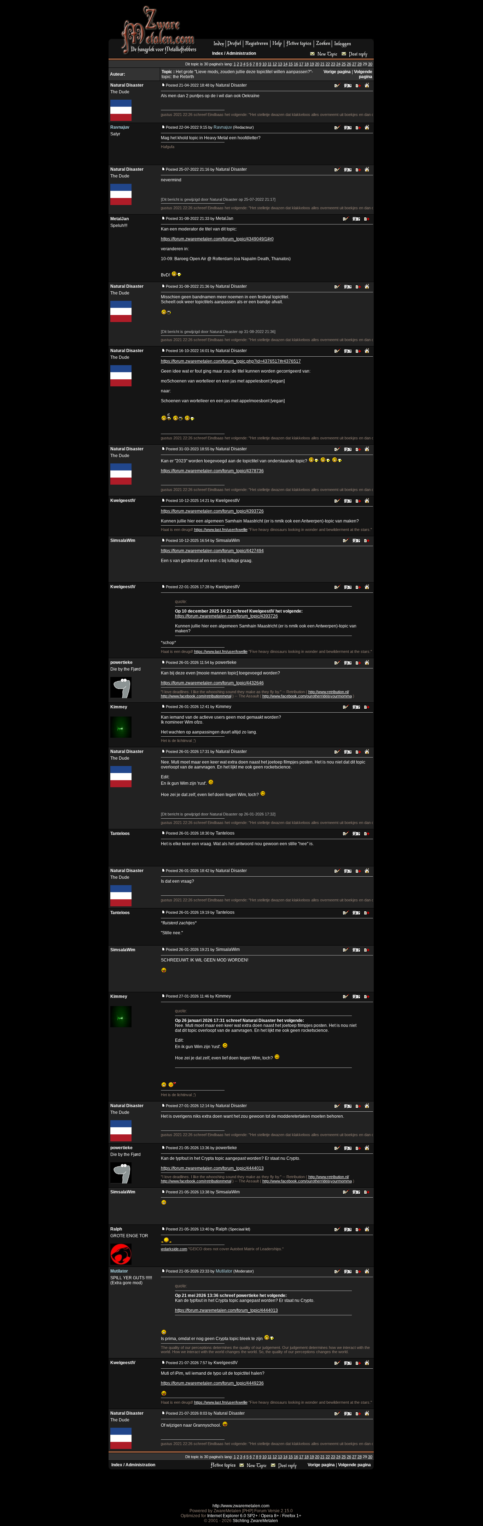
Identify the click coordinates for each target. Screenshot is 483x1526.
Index (217, 53)
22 (328, 64)
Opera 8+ (270, 1515)
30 (370, 64)
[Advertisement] (288, 21)
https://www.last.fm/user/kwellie (221, 529)
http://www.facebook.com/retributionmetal (196, 696)
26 (349, 64)
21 (322, 64)
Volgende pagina (363, 74)
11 (270, 64)
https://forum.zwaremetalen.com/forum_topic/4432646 (212, 682)
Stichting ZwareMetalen (255, 1520)
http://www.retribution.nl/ (328, 692)
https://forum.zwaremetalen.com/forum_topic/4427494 (212, 550)
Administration (241, 53)
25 (344, 64)
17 (301, 64)
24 (338, 64)
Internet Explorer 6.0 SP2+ (232, 1515)
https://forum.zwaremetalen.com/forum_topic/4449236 (212, 1383)
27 (354, 64)
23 (333, 64)
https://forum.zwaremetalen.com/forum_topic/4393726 (212, 511)
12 (275, 64)
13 (280, 64)
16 (296, 64)
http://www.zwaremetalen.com (241, 1505)
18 (306, 64)
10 (264, 64)
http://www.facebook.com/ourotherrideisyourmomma (307, 696)
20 (317, 64)
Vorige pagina (337, 71)
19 (312, 64)
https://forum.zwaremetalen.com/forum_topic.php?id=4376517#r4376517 (231, 361)
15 (291, 64)
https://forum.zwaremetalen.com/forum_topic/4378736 (212, 470)
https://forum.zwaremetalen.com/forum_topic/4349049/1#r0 (217, 238)
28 (359, 64)
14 (285, 64)
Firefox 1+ (291, 1515)
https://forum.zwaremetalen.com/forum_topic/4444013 (212, 1168)
